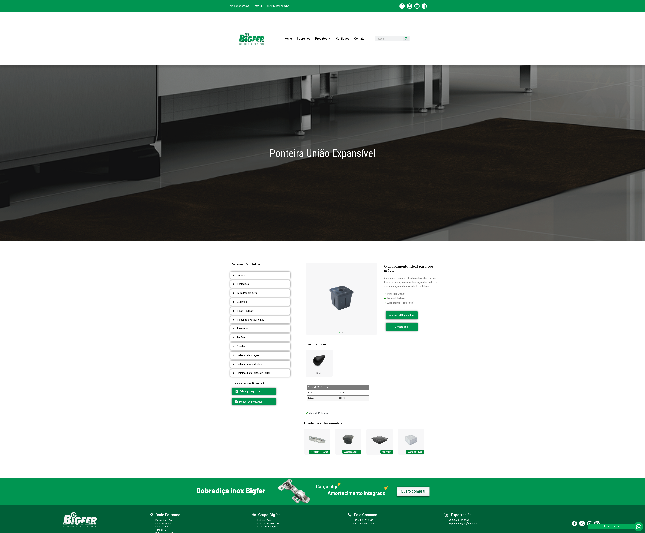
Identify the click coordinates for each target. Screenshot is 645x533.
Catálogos (342, 38)
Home (288, 38)
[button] (249, 401)
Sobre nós (303, 38)
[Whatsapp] (638, 526)
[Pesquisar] (406, 39)
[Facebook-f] (402, 6)
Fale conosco (611, 526)
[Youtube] (417, 6)
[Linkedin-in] (424, 6)
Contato (359, 38)
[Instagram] (409, 6)
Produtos (321, 38)
